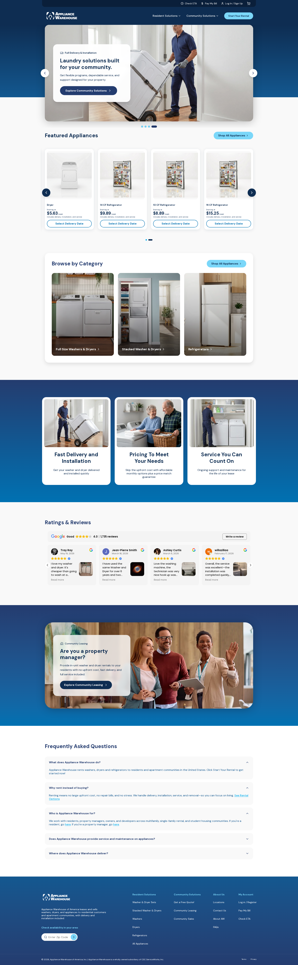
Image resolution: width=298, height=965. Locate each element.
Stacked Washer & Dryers (146, 910)
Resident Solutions (165, 16)
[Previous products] (46, 192)
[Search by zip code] (74, 937)
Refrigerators (139, 935)
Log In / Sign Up (234, 3)
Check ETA (191, 3)
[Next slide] (253, 73)
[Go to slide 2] (146, 127)
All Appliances (140, 943)
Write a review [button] (235, 536)
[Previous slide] (45, 73)
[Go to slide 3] (149, 127)
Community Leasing (185, 910)
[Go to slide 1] (142, 127)
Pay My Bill (211, 3)
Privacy (254, 959)
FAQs (216, 927)
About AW (219, 918)
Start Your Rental (238, 15)
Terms (244, 959)
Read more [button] (57, 579)
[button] (250, 565)
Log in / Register (248, 902)
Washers (137, 918)
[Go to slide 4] (154, 127)
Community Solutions (200, 16)
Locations (218, 902)
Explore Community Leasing (83, 685)
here (68, 824)
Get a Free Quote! (184, 902)
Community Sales (184, 918)
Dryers (136, 927)
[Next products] (252, 192)
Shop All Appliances (231, 135)
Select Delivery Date (69, 223)
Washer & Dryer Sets (144, 902)
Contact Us (219, 910)
